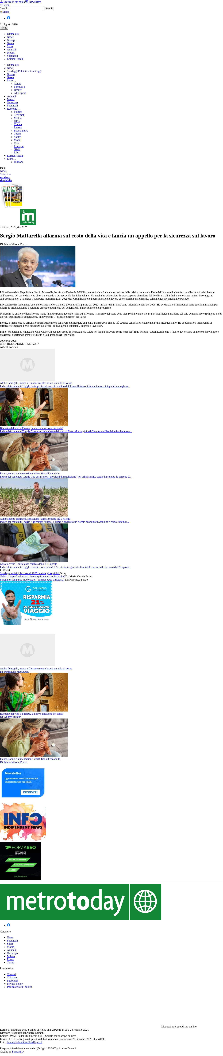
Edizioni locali (15, 58)
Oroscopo (12, 102)
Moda (17, 139)
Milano (11, 956)
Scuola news (21, 130)
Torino (10, 962)
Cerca (5, 4)
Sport (10, 46)
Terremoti (19, 114)
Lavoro (18, 127)
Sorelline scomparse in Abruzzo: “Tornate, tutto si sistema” (32, 579)
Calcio (17, 83)
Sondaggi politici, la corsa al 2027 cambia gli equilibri (30, 573)
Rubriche (12, 108)
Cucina (18, 124)
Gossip (11, 40)
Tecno (17, 133)
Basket (17, 89)
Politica (18, 111)
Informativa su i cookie (19, 986)
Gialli (17, 149)
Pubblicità (12, 980)
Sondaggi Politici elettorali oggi (24, 71)
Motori (10, 52)
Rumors (18, 161)
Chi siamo (12, 977)
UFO (17, 121)
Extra (10, 158)
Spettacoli (12, 55)
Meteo (5, 11)
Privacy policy (15, 983)
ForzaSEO (18, 1051)
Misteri (18, 118)
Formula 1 (19, 86)
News (10, 36)
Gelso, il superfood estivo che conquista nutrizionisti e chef (32, 576)
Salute (17, 136)
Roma (10, 959)
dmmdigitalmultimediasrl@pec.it (24, 1042)
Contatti (11, 974)
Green (10, 43)
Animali (11, 49)
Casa (16, 143)
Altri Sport (20, 93)
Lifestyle (19, 146)
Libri (16, 152)
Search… (5, 8)
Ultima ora (13, 33)
